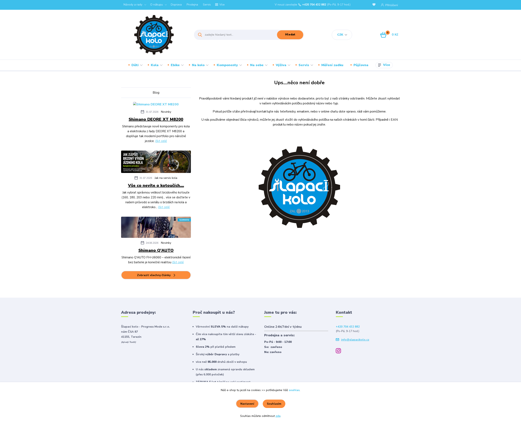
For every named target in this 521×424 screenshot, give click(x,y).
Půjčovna (361, 65)
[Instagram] (340, 351)
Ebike (175, 65)
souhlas (294, 390)
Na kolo (198, 65)
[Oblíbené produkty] (374, 5)
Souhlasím (274, 404)
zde (278, 416)
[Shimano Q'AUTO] (156, 228)
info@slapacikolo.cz (355, 340)
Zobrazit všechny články (154, 275)
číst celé (161, 141)
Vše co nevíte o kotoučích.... (156, 185)
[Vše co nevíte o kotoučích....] (156, 162)
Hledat (290, 34)
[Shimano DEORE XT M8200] (156, 105)
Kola (155, 65)
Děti (135, 65)
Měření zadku (332, 65)
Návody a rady (133, 5)
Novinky (166, 112)
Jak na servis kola (166, 178)
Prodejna (192, 5)
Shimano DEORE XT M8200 (156, 119)
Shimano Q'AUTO (156, 250)
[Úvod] (154, 35)
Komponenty (227, 65)
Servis (207, 5)
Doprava (176, 5)
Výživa (281, 65)
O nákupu (156, 5)
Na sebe (257, 65)
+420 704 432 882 (314, 5)
